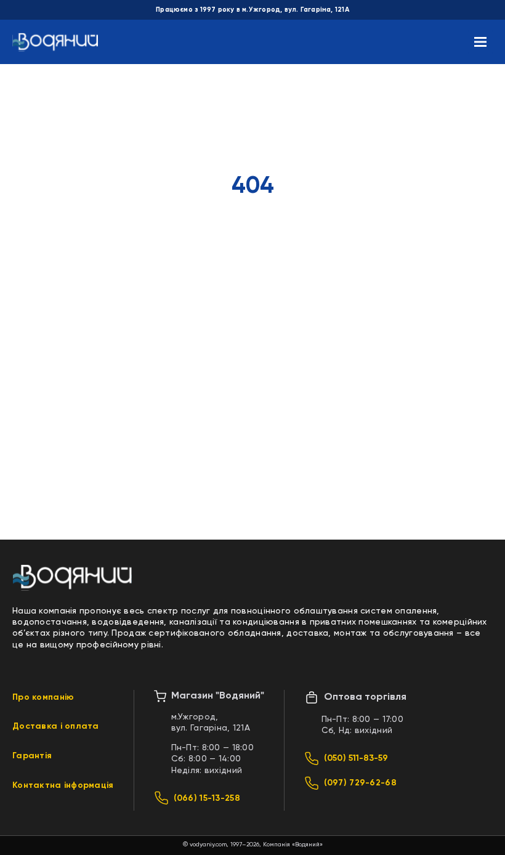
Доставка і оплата (55, 726)
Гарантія (32, 756)
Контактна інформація (63, 785)
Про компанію (43, 697)
